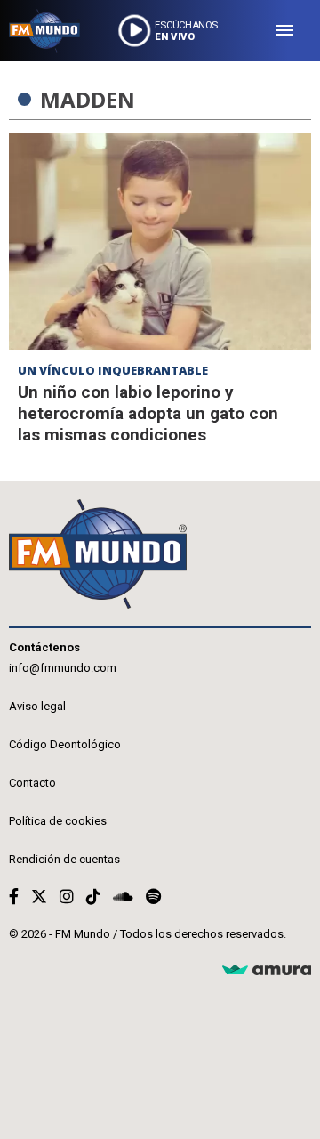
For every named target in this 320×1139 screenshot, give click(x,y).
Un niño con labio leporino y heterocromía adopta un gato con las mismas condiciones (148, 413)
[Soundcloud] (123, 896)
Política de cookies (58, 821)
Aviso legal (37, 706)
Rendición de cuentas (64, 859)
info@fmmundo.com (62, 668)
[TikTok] (93, 896)
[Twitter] (39, 896)
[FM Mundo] (44, 31)
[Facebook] (14, 896)
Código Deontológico (65, 744)
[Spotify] (153, 896)
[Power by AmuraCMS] (266, 970)
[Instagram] (67, 896)
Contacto (32, 782)
